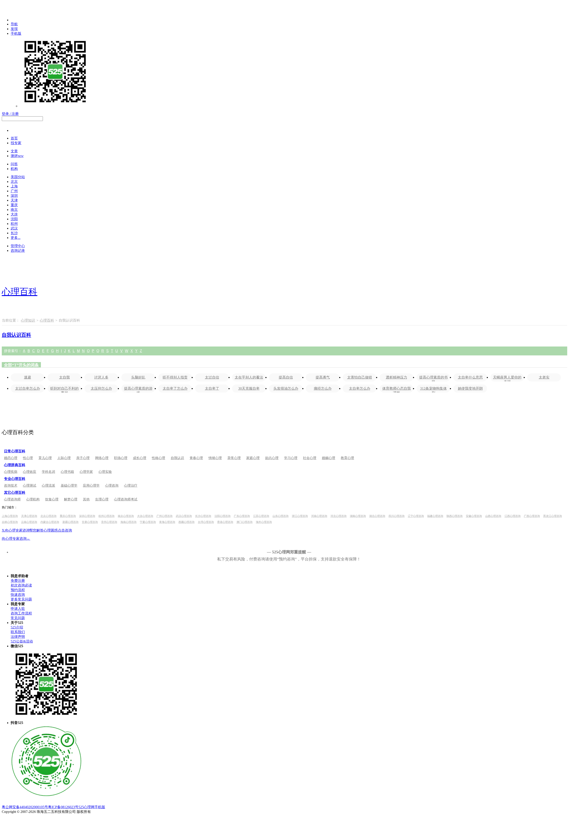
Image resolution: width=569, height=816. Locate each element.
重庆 (14, 205)
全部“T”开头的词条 (21, 365)
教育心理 (347, 458)
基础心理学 (69, 485)
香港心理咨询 (225, 522)
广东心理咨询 (242, 516)
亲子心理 (83, 458)
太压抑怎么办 (101, 388)
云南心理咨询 (29, 522)
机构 (14, 169)
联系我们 (18, 632)
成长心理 (139, 458)
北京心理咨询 (48, 516)
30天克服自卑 (249, 388)
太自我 (64, 377)
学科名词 (48, 471)
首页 (14, 138)
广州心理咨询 (164, 516)
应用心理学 (91, 485)
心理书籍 (67, 471)
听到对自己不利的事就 (64, 390)
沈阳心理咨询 (222, 516)
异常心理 (234, 458)
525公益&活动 (22, 641)
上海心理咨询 (10, 516)
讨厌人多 (101, 377)
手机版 (16, 33)
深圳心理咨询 (87, 516)
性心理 (28, 458)
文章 (14, 151)
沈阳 (14, 219)
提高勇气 (323, 377)
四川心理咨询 (397, 516)
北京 (14, 181)
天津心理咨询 (29, 516)
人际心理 (64, 458)
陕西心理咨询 (455, 516)
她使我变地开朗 (470, 388)
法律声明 (18, 637)
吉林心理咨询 (10, 522)
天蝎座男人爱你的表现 (507, 378)
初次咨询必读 (21, 585)
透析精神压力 (396, 377)
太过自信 (212, 377)
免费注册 (18, 580)
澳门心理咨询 (244, 522)
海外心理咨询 (264, 522)
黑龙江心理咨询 (552, 516)
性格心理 (158, 458)
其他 (86, 499)
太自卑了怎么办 (175, 388)
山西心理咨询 (493, 516)
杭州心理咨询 (106, 516)
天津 (14, 200)
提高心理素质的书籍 (433, 378)
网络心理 (101, 458)
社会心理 (309, 458)
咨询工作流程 (21, 613)
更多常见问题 (21, 599)
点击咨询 (65, 530)
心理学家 (86, 471)
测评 (17, 156)
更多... (15, 238)
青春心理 (196, 458)
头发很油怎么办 (285, 388)
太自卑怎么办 (359, 388)
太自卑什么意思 (470, 377)
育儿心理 (45, 458)
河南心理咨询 (319, 516)
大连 (14, 214)
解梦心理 (70, 499)
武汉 (14, 228)
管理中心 (18, 246)
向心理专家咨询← (16, 538)
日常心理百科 (14, 451)
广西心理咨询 (532, 516)
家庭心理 (253, 458)
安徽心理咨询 (474, 516)
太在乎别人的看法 (249, 377)
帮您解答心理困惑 (31, 530)
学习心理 (290, 458)
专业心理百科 (14, 479)
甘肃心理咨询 (90, 522)
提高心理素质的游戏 (138, 390)
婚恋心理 (10, 458)
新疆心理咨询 (70, 522)
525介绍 (17, 627)
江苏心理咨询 (261, 516)
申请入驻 (18, 608)
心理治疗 (130, 485)
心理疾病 (10, 471)
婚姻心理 (328, 458)
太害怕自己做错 (359, 377)
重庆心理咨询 (68, 516)
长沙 (14, 233)
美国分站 (18, 177)
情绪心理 (215, 458)
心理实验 (105, 471)
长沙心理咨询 (203, 516)
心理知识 (28, 320)
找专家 (16, 143)
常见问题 (18, 618)
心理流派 (48, 485)
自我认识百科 (16, 335)
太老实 (544, 377)
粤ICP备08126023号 (63, 807)
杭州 (14, 224)
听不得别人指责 (175, 377)
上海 (14, 186)
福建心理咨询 (435, 516)
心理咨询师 (12, 499)
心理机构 (33, 499)
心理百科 (19, 292)
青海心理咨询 (167, 522)
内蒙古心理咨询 (49, 522)
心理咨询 (111, 485)
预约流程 (18, 590)
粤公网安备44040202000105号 (25, 807)
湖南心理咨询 (358, 516)
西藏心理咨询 (186, 522)
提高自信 (286, 377)
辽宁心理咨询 (416, 516)
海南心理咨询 (128, 522)
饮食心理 (51, 499)
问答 (14, 164)
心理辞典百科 (14, 465)
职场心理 (120, 458)
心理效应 (29, 471)
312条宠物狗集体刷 (433, 390)
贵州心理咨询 (109, 522)
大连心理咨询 (145, 516)
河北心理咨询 (339, 516)
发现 (14, 29)
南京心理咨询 (126, 516)
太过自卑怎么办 (27, 388)
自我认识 (177, 458)
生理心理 (101, 499)
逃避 (27, 377)
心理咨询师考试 (125, 499)
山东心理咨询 (280, 516)
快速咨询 (18, 594)
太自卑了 (212, 388)
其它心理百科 (14, 492)
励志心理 (271, 458)
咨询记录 (18, 250)
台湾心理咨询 (206, 522)
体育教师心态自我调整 (396, 390)
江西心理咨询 (513, 516)
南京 (14, 210)
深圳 (14, 195)
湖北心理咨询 (377, 516)
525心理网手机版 (91, 807)
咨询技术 (10, 485)
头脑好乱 (138, 377)
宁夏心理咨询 (148, 522)
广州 (14, 191)
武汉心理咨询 (184, 516)
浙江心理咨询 (300, 516)
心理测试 (29, 485)
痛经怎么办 (323, 388)
